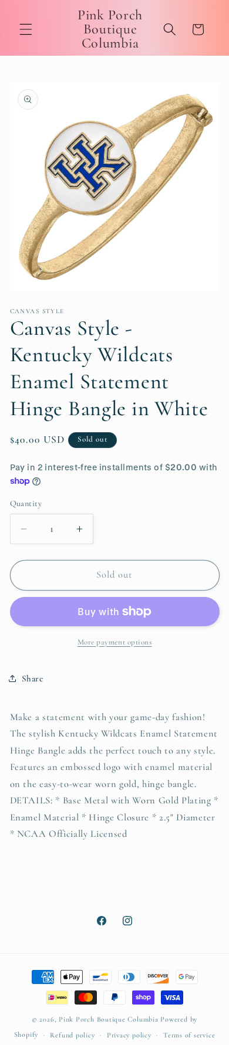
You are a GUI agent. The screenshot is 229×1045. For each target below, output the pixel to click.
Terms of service (189, 1035)
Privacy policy (129, 1035)
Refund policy (72, 1035)
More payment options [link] (115, 642)
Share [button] (32, 678)
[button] (26, 29)
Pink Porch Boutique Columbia (109, 1019)
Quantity (26, 503)
